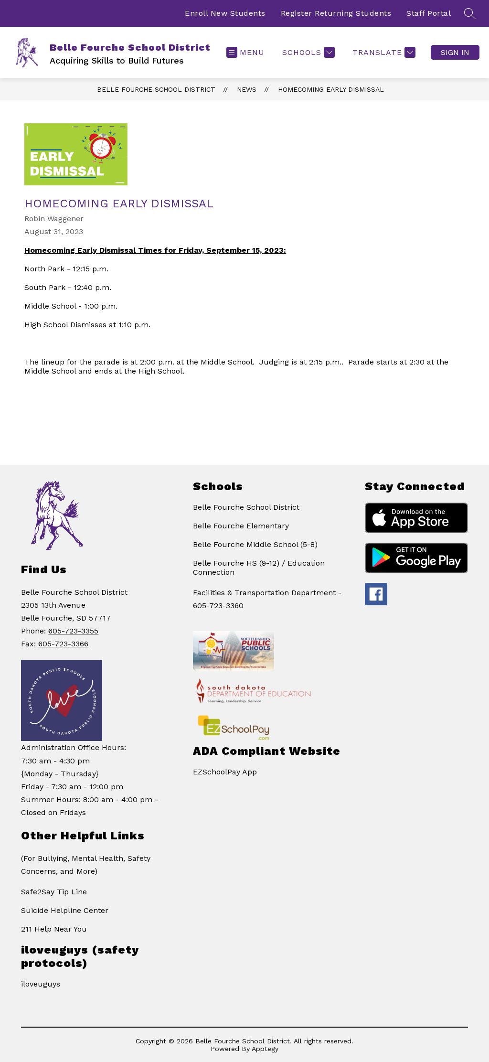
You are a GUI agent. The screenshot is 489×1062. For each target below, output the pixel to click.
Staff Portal (428, 13)
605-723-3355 (73, 630)
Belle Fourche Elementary (241, 525)
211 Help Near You (54, 928)
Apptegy (265, 1048)
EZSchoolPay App (225, 771)
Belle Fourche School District (156, 89)
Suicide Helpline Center (64, 910)
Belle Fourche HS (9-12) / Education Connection (259, 567)
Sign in (455, 52)
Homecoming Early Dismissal (331, 89)
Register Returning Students (336, 13)
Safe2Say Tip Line (54, 891)
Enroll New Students (225, 13)
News (246, 89)
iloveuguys (40, 983)
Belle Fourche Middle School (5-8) (255, 544)
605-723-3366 (63, 643)
